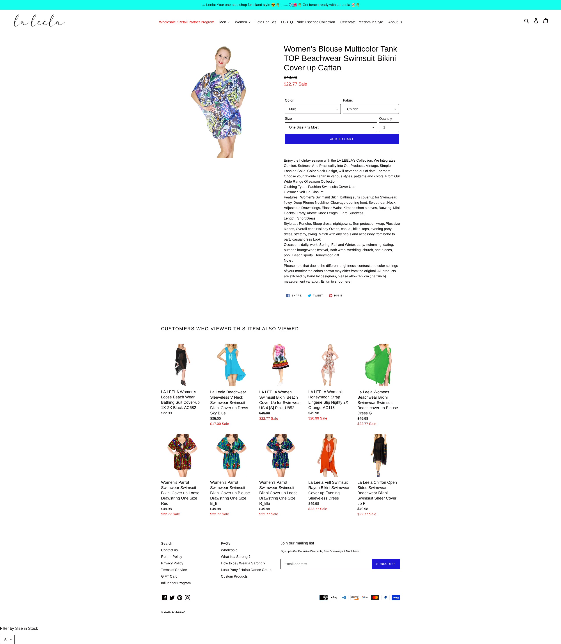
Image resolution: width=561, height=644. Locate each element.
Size (288, 118)
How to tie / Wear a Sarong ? (243, 563)
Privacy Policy (172, 563)
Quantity (385, 118)
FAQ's (225, 543)
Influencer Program (176, 583)
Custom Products (234, 576)
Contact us (169, 550)
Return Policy (171, 556)
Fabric (348, 100)
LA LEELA (178, 611)
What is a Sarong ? (235, 556)
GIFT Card (169, 576)
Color (289, 100)
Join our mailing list (297, 543)
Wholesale (229, 550)
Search (166, 543)
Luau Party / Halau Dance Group (246, 570)
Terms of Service (174, 570)
